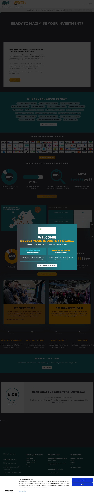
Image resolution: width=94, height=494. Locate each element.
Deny (82, 484)
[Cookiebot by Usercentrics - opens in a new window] (9, 491)
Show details (22, 491)
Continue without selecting (47, 265)
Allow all (82, 480)
